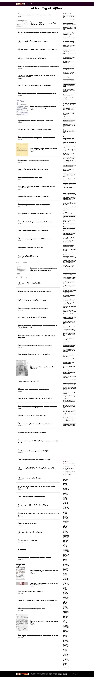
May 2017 (65, 620)
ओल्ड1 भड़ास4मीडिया (60, 673)
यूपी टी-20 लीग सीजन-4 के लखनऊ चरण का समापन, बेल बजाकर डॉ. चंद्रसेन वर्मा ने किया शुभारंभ (69, 28)
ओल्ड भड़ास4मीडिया (55, 673)
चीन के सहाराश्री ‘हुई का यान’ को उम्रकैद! (69, 369)
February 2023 (65, 532)
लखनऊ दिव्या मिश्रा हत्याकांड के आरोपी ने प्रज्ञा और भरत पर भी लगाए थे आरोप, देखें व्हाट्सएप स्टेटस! (69, 350)
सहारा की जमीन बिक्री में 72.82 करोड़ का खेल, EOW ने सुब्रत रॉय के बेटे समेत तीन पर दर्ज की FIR (69, 287)
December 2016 (66, 626)
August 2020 (65, 570)
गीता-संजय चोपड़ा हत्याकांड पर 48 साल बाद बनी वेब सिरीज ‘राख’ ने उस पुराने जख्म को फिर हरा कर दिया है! (69, 50)
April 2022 (65, 545)
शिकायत (45, 673)
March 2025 (65, 501)
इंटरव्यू (44, 3)
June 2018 (65, 603)
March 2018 (65, 607)
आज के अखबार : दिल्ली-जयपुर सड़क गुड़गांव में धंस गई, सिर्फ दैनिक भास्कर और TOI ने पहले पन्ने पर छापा (69, 38)
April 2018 (65, 606)
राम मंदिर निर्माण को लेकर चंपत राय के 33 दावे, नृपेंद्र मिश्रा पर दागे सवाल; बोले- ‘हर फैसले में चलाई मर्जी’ (69, 355)
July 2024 (65, 511)
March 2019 (65, 592)
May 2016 (65, 635)
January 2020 (65, 579)
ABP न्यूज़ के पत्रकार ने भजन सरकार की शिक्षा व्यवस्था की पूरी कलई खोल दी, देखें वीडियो (69, 282)
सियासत (54, 3)
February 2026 (65, 487)
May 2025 (65, 498)
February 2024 (65, 517)
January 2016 (65, 640)
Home (27, 3)
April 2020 (65, 575)
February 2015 (65, 654)
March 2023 (65, 531)
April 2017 (65, 621)
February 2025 (65, 502)
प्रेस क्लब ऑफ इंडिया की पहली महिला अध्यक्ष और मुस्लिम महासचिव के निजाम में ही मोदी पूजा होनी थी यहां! (69, 388)
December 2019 (66, 580)
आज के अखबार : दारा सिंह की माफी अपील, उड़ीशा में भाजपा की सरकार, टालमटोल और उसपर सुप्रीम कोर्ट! (69, 396)
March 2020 (65, 577)
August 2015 (65, 646)
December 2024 (66, 504)
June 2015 (65, 649)
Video (33, 673)
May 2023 (65, 528)
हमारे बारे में (51, 673)
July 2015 (65, 648)
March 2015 (65, 653)
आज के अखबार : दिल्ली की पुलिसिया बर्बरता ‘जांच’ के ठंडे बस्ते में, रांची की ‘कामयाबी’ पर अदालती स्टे (69, 322)
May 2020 (65, 574)
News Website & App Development (62, 674)
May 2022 (65, 544)
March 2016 (65, 637)
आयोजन (50, 3)
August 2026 (65, 479)
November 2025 (66, 490)
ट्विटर (40, 673)
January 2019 (65, 594)
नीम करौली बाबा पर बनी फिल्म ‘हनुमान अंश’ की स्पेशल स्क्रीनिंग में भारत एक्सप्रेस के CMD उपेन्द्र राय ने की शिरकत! (69, 33)
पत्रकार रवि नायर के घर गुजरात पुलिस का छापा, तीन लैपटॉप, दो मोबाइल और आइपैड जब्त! (69, 420)
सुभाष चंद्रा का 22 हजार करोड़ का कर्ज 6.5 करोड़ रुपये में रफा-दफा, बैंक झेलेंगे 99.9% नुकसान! (69, 16)
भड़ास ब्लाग (35, 673)
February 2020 (65, 578)
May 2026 (65, 483)
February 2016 (65, 639)
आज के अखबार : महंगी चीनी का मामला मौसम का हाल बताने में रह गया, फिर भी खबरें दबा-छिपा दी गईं (69, 104)
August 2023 (65, 525)
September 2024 (66, 508)
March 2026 (65, 485)
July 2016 (65, 632)
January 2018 (65, 610)
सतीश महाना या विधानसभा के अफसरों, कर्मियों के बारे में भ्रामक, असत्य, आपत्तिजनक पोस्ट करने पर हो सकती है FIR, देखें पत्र (69, 261)
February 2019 (65, 593)
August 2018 (65, 601)
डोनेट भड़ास (42, 673)
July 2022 (65, 541)
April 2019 (65, 591)
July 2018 (65, 602)
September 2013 (66, 665)
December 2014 (66, 656)
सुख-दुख (41, 3)
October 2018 (65, 598)
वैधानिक (47, 673)
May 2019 (65, 589)
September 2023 (66, 523)
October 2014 (65, 659)
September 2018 (66, 599)
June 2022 (65, 542)
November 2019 (66, 582)
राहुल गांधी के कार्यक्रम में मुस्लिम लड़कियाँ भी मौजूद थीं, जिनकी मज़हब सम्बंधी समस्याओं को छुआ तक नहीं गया (69, 203)
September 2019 (66, 584)
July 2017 (65, 617)
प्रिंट (38, 3)
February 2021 (65, 563)
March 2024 (65, 516)
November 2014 (66, 658)
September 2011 (66, 667)
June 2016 (65, 634)
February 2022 (65, 547)
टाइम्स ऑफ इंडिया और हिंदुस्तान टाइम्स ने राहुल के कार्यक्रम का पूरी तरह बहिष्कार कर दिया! (69, 229)
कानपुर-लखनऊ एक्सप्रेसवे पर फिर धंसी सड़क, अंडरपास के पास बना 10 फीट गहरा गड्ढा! (69, 80)
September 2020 (66, 569)
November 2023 (66, 521)
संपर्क (49, 673)
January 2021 (65, 564)
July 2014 (65, 663)
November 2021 (66, 551)
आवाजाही (30, 3)
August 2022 (65, 540)
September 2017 (66, 615)
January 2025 (65, 503)
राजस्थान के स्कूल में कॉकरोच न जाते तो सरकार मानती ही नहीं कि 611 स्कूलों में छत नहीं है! (69, 270)
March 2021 (65, 561)
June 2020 (65, 573)
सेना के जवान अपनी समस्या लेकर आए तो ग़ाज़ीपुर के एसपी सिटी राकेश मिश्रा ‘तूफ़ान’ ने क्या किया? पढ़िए (69, 113)
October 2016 (65, 629)
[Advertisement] (69, 444)
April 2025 (65, 499)
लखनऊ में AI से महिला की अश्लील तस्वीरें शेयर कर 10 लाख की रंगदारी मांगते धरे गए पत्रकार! (69, 180)
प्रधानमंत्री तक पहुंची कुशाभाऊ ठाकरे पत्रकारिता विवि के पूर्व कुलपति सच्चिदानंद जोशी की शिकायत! (69, 90)
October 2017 (65, 613)
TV (35, 3)
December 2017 (66, 611)
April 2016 (65, 636)
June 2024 (65, 512)
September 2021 (66, 554)
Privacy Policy (65, 673)
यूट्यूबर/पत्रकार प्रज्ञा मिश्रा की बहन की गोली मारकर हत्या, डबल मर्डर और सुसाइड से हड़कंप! (69, 406)
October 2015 (65, 644)
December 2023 (66, 520)
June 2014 (65, 664)
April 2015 (65, 651)
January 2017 (65, 625)
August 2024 (65, 509)
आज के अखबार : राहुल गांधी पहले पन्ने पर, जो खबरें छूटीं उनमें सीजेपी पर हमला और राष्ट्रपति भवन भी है (69, 291)
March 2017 (65, 622)
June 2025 (65, 497)
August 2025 (65, 494)
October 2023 (65, 522)
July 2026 (65, 480)
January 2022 (65, 549)
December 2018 (66, 596)
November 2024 (66, 506)
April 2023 (65, 530)
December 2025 (66, 489)
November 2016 (66, 627)
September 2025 (66, 493)
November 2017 (66, 612)
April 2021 (65, 560)
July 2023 (65, 526)
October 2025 (65, 492)
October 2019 (65, 583)
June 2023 (65, 527)
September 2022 (66, 539)
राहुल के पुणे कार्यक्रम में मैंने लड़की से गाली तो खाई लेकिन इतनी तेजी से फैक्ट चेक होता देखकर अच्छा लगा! (69, 242)
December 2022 (66, 535)
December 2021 (66, 550)
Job (33, 3)
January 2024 (65, 518)
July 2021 (65, 556)
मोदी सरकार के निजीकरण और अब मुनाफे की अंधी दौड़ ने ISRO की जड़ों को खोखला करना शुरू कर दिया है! (69, 225)
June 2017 (65, 618)
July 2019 (65, 587)
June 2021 (65, 558)
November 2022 (66, 536)
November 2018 (66, 597)
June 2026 (65, 482)
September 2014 (66, 660)
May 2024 (65, 513)
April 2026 (65, 484)
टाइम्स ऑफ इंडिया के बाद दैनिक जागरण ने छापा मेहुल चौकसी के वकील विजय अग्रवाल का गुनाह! (69, 401)
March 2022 (65, 546)
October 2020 (65, 568)
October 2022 (65, 537)
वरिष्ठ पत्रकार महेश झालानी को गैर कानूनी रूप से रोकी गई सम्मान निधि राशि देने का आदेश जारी (69, 85)
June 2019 (65, 588)
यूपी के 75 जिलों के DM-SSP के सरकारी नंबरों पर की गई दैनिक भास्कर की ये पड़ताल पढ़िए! (69, 334)
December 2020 (66, 565)
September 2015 (66, 645)
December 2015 (66, 641)
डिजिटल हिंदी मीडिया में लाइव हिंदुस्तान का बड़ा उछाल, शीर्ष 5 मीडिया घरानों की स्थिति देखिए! (69, 125)
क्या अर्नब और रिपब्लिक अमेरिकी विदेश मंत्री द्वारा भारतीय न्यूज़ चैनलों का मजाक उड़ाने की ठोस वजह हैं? (69, 161)
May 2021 (65, 559)
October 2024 (65, 507)
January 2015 (65, 655)
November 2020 (66, 566)
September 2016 (66, 630)
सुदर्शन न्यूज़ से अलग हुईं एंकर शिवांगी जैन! (69, 187)
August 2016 (65, 631)
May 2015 (65, 650)
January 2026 (65, 488)
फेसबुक (38, 673)
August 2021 (65, 555)
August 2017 (65, 616)
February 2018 (65, 608)
